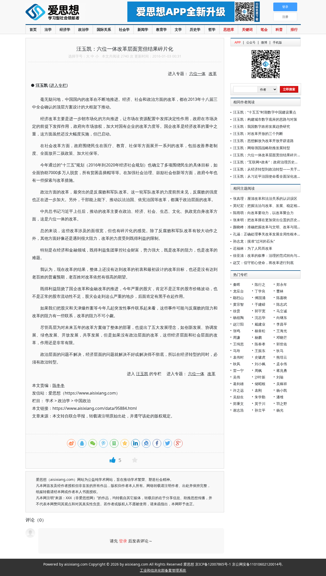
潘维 (279, 397)
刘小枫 (260, 363)
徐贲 (236, 310)
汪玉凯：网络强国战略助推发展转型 (261, 147)
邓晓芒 (281, 337)
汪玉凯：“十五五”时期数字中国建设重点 (264, 112)
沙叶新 (260, 377)
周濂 (236, 337)
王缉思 (238, 344)
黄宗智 (238, 304)
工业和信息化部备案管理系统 (163, 570)
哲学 (211, 29)
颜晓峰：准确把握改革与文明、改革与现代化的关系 (274, 226)
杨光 (279, 410)
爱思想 (66, 13)
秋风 (236, 363)
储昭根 (260, 383)
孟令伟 (281, 363)
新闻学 (143, 29)
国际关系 (104, 29)
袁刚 (258, 390)
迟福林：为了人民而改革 (252, 248)
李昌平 (281, 324)
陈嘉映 (281, 297)
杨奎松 (260, 330)
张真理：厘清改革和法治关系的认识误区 (265, 198)
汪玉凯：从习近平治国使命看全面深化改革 (267, 176)
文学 (178, 29)
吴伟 (236, 377)
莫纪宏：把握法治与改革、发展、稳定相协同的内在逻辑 (277, 205)
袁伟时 (238, 357)
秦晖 (236, 284)
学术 (49, 400)
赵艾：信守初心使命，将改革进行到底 (263, 262)
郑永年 (281, 284)
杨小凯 (281, 390)
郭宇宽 (260, 310)
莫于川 (260, 403)
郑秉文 (238, 403)
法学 (48, 29)
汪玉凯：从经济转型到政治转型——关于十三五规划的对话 (279, 169)
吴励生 (238, 397)
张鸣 (236, 330)
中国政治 (82, 400)
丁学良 (260, 291)
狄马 (279, 350)
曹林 (279, 291)
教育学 (161, 29)
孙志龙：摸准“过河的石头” (254, 241)
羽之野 (281, 403)
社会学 (124, 29)
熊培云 (281, 357)
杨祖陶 (238, 317)
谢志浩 (238, 410)
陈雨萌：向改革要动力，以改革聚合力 (263, 212)
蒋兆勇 (281, 370)
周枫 (258, 370)
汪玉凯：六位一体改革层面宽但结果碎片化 (267, 154)
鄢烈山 (238, 297)
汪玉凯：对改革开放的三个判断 (258, 133)
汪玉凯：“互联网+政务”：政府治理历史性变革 (269, 162)
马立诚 (281, 310)
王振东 (260, 350)
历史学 (195, 29)
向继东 (281, 317)
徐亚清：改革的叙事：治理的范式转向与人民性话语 (274, 255)
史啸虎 (260, 357)
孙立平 (260, 410)
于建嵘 (260, 304)
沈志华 (260, 317)
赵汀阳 (238, 324)
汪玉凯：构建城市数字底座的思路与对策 (265, 119)
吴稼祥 (281, 383)
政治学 (83, 29)
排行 (294, 29)
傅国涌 (260, 297)
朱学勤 (260, 397)
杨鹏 (258, 337)
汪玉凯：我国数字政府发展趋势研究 (261, 126)
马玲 (236, 350)
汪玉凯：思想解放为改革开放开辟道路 (263, 140)
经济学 (65, 29)
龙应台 (238, 291)
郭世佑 (281, 344)
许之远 (238, 390)
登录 (123, 541)
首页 (33, 29)
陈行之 (260, 284)
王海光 (281, 330)
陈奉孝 (260, 344)
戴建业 (260, 324)
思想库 (228, 29)
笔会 (264, 29)
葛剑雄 (238, 383)
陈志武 (281, 304)
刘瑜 (279, 377)
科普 (279, 29)
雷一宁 (238, 370)
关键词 (247, 29)
